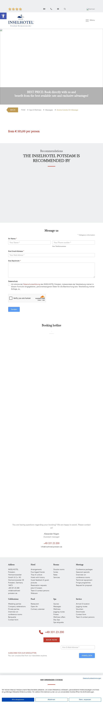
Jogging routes (59, 612)
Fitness (56, 615)
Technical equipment (84, 580)
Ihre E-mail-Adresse (16, 251)
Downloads (80, 612)
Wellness (56, 609)
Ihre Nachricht (14, 261)
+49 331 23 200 (51, 543)
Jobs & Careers (36, 588)
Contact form (13, 620)
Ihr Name (12, 239)
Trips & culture (36, 575)
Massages (49, 110)
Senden (14, 309)
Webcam (34, 593)
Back (12, 110)
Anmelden (87, 655)
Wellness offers (59, 617)
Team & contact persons (40, 591)
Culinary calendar (38, 609)
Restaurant (35, 604)
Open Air (34, 607)
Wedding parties (14, 604)
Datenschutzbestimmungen (92, 678)
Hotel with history (38, 577)
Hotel (23, 110)
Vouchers (79, 609)
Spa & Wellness (35, 110)
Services (56, 577)
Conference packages (84, 570)
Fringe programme (83, 583)
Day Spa (56, 620)
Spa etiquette (58, 622)
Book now (51, 640)
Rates (55, 575)
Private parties (13, 609)
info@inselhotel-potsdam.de (51, 547)
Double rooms (58, 570)
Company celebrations (17, 607)
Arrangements (36, 570)
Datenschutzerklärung (31, 284)
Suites (55, 572)
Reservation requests (39, 585)
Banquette (12, 617)
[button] (3, 16)
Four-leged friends (38, 572)
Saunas (56, 604)
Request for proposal (84, 585)
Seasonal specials (83, 572)
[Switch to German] (91, 9)
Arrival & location (83, 604)
